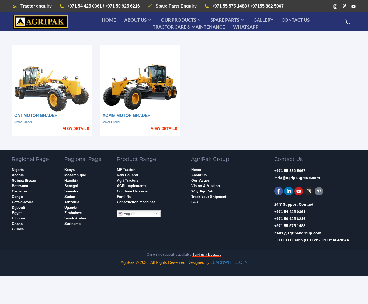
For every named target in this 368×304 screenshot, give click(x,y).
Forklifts (124, 197)
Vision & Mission (205, 186)
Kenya (69, 170)
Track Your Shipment (208, 197)
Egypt (17, 213)
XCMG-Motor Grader (127, 115)
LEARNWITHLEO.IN (229, 262)
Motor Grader (23, 122)
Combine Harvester (133, 191)
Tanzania (71, 202)
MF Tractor (126, 170)
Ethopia (18, 218)
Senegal (71, 186)
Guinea (18, 229)
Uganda (70, 207)
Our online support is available (184, 254)
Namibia (71, 180)
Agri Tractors (127, 180)
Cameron (19, 191)
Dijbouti (18, 207)
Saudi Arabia (75, 218)
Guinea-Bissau (24, 180)
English (129, 214)
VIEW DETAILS (76, 128)
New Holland (127, 175)
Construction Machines (136, 202)
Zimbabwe (73, 213)
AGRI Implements (131, 186)
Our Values (200, 180)
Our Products (178, 20)
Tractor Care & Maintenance (189, 27)
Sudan (69, 197)
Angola (18, 175)
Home (109, 20)
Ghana (17, 224)
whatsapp (246, 27)
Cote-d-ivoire (22, 202)
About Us (135, 20)
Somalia (71, 191)
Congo (17, 197)
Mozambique (75, 175)
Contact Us (296, 20)
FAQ (194, 202)
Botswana (20, 186)
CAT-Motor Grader (36, 115)
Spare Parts (224, 20)
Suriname (72, 224)
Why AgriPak (202, 191)
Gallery (263, 20)
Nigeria (18, 170)
